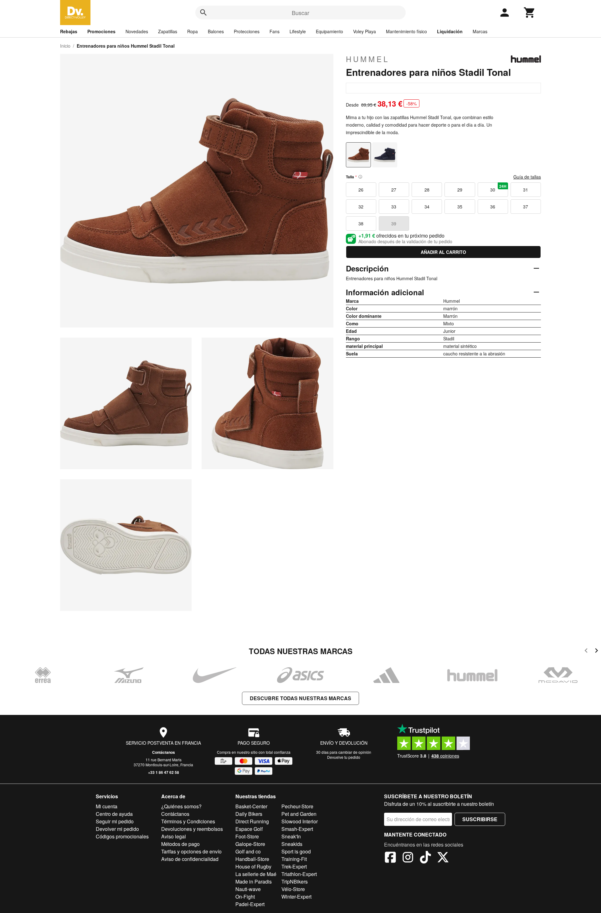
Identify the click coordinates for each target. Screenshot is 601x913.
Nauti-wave (248, 889)
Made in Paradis (253, 881)
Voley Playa (364, 31)
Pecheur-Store (297, 806)
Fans (275, 31)
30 (498, 188)
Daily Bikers (248, 813)
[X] (443, 858)
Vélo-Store (293, 889)
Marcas (480, 31)
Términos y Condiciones (188, 821)
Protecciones (246, 31)
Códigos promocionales (122, 836)
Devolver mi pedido (117, 828)
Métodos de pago (180, 843)
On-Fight (245, 896)
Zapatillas (167, 31)
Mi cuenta (106, 806)
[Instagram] (408, 858)
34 (426, 206)
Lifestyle (298, 31)
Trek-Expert (294, 866)
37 (525, 206)
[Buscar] (203, 12)
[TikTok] (425, 858)
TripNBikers (294, 881)
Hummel (367, 59)
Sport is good (296, 851)
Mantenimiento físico (406, 31)
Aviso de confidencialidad (189, 859)
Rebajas (68, 31)
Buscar (300, 12)
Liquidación (450, 31)
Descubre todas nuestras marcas (300, 698)
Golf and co (248, 851)
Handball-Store (252, 859)
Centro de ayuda (114, 813)
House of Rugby (253, 866)
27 (393, 189)
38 (360, 223)
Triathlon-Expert (299, 874)
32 (360, 206)
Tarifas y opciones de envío (191, 851)
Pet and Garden (298, 813)
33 (393, 206)
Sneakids (291, 843)
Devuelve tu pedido (343, 757)
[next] (596, 651)
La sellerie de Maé (255, 874)
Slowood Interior (299, 821)
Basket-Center (251, 806)
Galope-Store (250, 843)
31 (525, 189)
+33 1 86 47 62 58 (163, 772)
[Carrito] (529, 12)
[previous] (586, 651)
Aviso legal (173, 836)
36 (492, 206)
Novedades (137, 31)
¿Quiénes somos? (181, 806)
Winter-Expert (296, 896)
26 (360, 189)
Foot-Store (247, 836)
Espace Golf (249, 828)
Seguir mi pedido (115, 821)
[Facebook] (390, 858)
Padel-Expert (250, 904)
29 (459, 189)
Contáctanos (163, 752)
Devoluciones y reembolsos (192, 828)
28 (426, 189)
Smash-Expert (297, 828)
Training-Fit (294, 859)
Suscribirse (479, 819)
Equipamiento (329, 31)
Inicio (65, 46)
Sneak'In (291, 836)
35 (459, 206)
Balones (216, 31)
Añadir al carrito (443, 252)
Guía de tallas (527, 177)
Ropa (192, 31)
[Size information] (360, 177)
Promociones (101, 31)
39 (393, 223)
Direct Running (252, 821)
